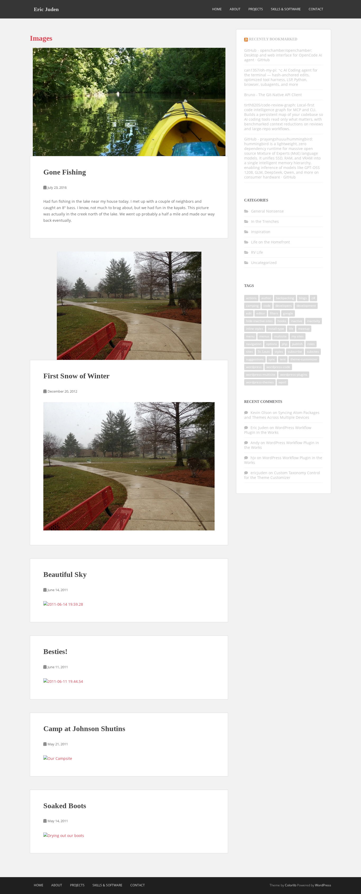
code (267, 305)
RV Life (257, 252)
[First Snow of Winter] (129, 306)
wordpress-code (278, 367)
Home (217, 9)
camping (252, 305)
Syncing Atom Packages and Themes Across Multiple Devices (282, 415)
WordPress (323, 885)
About (235, 9)
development (306, 305)
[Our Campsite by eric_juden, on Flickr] (57, 758)
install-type (276, 328)
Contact (316, 9)
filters (274, 313)
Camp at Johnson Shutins (84, 728)
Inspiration (260, 231)
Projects (255, 9)
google (288, 313)
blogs (303, 298)
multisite (280, 336)
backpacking (285, 298)
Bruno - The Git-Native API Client (273, 94)
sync (272, 359)
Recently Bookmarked (273, 39)
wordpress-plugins (293, 374)
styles (279, 351)
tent (283, 359)
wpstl (282, 382)
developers (283, 305)
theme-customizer (303, 359)
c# (313, 298)
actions (251, 298)
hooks (281, 321)
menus (264, 336)
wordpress (254, 367)
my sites (297, 336)
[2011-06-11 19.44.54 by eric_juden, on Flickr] (63, 681)
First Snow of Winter (76, 376)
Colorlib (290, 885)
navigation (253, 344)
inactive (296, 321)
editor (260, 313)
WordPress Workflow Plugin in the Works (277, 430)
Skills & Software (286, 9)
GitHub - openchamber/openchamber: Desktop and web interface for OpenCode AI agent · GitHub (283, 55)
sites (249, 351)
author (266, 298)
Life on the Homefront (270, 241)
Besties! (55, 651)
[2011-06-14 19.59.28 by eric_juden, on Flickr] (63, 603)
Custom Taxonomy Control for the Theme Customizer (282, 475)
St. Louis (264, 351)
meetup (303, 328)
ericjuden (259, 472)
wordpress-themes (260, 382)
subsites (313, 351)
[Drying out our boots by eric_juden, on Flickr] (63, 834)
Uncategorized (264, 262)
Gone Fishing (64, 172)
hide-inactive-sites (259, 321)
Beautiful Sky (65, 574)
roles (311, 344)
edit (249, 313)
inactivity (313, 321)
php (284, 344)
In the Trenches (265, 221)
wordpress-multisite (260, 374)
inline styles (254, 328)
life (291, 328)
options (271, 344)
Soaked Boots (64, 806)
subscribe (295, 351)
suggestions (255, 359)
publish (297, 344)
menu (250, 336)
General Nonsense (267, 211)
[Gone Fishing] (129, 102)
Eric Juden (46, 9)
